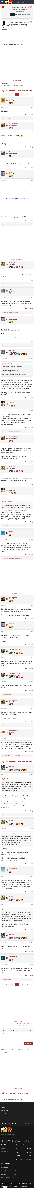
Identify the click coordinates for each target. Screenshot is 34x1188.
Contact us (3, 1107)
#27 (32, 131)
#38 (32, 539)
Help (2, 1117)
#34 (32, 410)
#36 (32, 475)
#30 (32, 271)
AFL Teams (26, 1023)
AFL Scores (24, 1025)
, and (13, 431)
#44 (32, 738)
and (11, 312)
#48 (32, 904)
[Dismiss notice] (31, 7)
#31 (32, 297)
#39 (32, 605)
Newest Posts (4, 1145)
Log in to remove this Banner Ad (17, 259)
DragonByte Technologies (6, 1185)
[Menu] (2, 2)
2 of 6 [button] (17, 94)
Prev (12, 94)
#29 (32, 180)
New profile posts (4, 1151)
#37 (32, 497)
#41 (32, 657)
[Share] (29, 107)
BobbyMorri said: (6, 363)
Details (13, 1185)
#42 (32, 681)
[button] (3, 1030)
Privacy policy (4, 1113)
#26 (32, 107)
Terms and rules (4, 1110)
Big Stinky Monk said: (7, 779)
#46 (32, 828)
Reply (31, 114)
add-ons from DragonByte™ (19, 1183)
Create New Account (23, 15)
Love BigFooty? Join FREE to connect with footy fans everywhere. (19, 9)
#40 (32, 631)
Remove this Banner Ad (17, 80)
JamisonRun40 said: (7, 909)
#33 (32, 358)
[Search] (32, 2)
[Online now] (4, 652)
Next (22, 94)
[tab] (12, 41)
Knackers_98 (28, 1159)
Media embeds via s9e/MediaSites (20, 1186)
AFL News (19, 1023)
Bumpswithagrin (6, 85)
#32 (32, 326)
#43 (32, 708)
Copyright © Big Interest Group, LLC (8, 1134)
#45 (32, 774)
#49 (32, 942)
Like (26, 114)
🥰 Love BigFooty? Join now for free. (17, 90)
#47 (32, 876)
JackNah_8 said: (6, 501)
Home (2, 1120)
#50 (32, 964)
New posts (3, 1148)
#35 (32, 445)
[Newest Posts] (29, 2)
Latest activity (4, 1154)
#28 (32, 160)
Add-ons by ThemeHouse (6, 1186)
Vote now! (4, 29)
